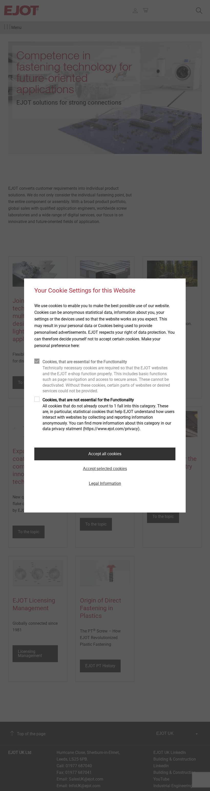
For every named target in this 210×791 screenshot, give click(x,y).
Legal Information (105, 483)
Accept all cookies (104, 454)
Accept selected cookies (105, 468)
